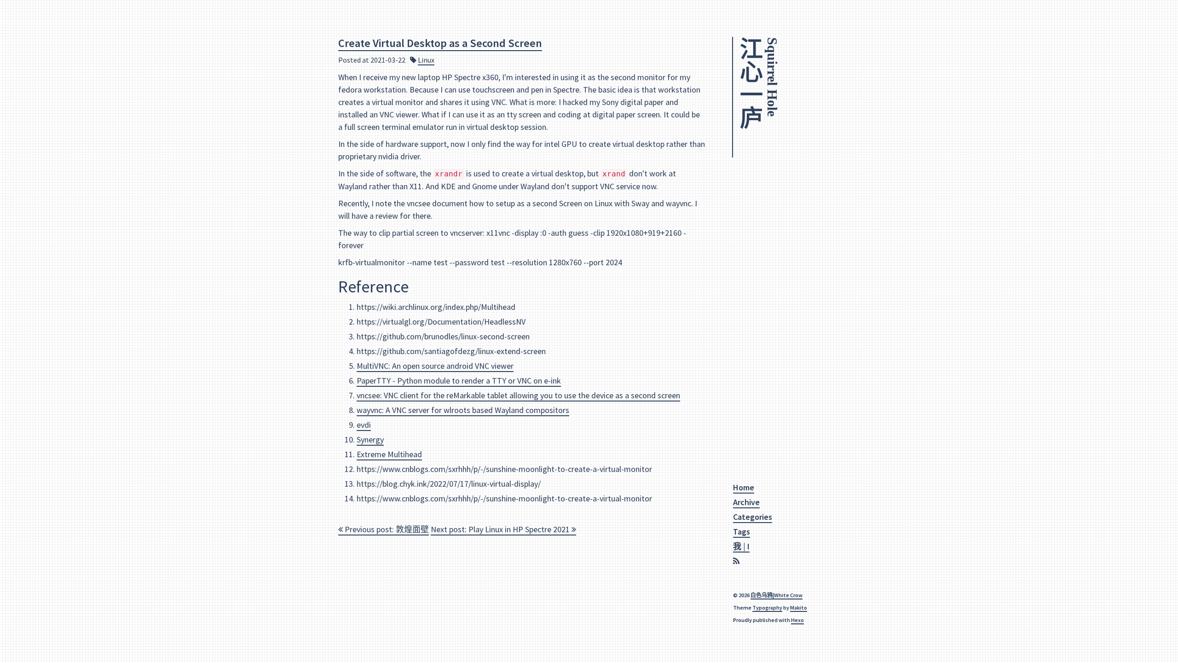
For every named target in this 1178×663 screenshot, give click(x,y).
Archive (746, 502)
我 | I (741, 546)
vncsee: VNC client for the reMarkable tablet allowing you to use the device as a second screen (518, 395)
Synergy (370, 439)
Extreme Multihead (389, 454)
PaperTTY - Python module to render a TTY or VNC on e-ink (459, 380)
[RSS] (737, 561)
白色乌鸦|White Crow (777, 595)
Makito (798, 607)
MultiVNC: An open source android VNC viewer (435, 366)
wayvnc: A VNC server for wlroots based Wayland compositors (463, 410)
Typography (767, 607)
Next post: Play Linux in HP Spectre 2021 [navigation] (501, 529)
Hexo (797, 619)
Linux (426, 59)
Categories (752, 517)
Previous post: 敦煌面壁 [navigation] (386, 529)
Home (743, 487)
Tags (741, 531)
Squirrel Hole (772, 76)
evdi (364, 424)
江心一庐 (749, 83)
